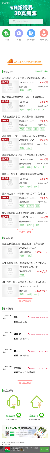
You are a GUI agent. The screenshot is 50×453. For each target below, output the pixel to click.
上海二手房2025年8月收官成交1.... (28, 62)
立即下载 (44, 449)
